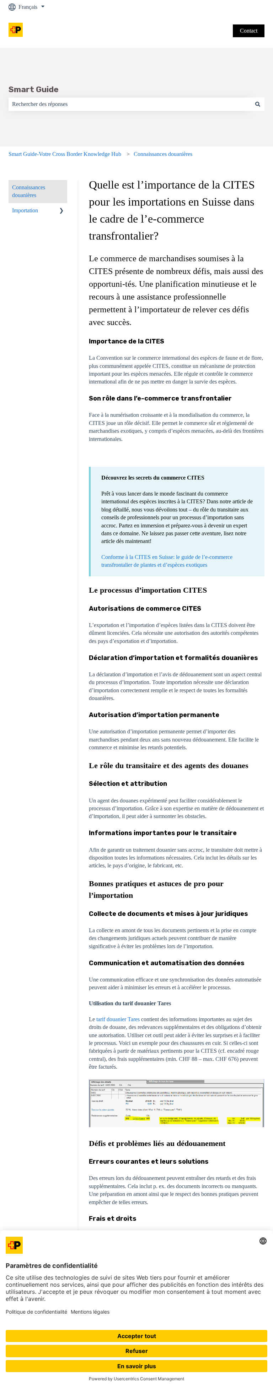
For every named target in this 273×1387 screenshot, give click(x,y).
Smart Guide (34, 89)
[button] (61, 211)
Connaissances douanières (163, 154)
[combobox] (130, 104)
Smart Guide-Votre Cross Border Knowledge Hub (65, 154)
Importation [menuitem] (25, 210)
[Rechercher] (257, 104)
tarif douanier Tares (118, 1019)
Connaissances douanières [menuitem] (28, 191)
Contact (248, 31)
